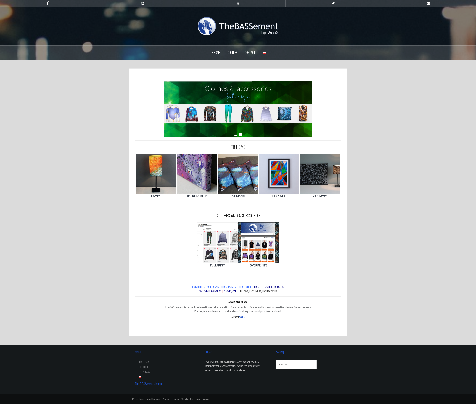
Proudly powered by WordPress (150, 399)
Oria (183, 399)
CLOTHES (232, 52)
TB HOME (215, 52)
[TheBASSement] (238, 25)
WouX (242, 317)
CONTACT (250, 52)
